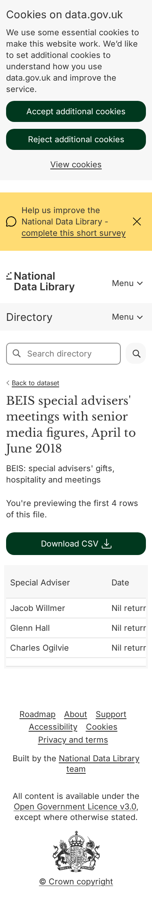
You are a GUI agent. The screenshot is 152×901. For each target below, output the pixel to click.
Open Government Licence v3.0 (75, 806)
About (75, 714)
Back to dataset (35, 383)
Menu (123, 283)
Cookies (102, 727)
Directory (29, 317)
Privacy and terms (73, 740)
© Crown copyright (76, 881)
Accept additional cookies (76, 111)
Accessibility (53, 727)
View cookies (76, 164)
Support (111, 714)
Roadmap (37, 714)
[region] (76, 616)
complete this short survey (73, 233)
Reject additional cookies (76, 139)
